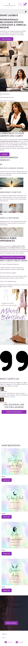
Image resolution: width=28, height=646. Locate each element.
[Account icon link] (25, 11)
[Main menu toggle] (20, 4)
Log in (3, 637)
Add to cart (7, 480)
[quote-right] (14, 376)
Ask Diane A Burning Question (14, 411)
